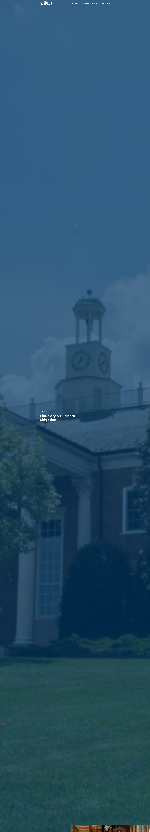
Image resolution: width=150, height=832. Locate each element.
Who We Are (75, 3)
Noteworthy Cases (105, 3)
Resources (94, 3)
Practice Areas (85, 3)
